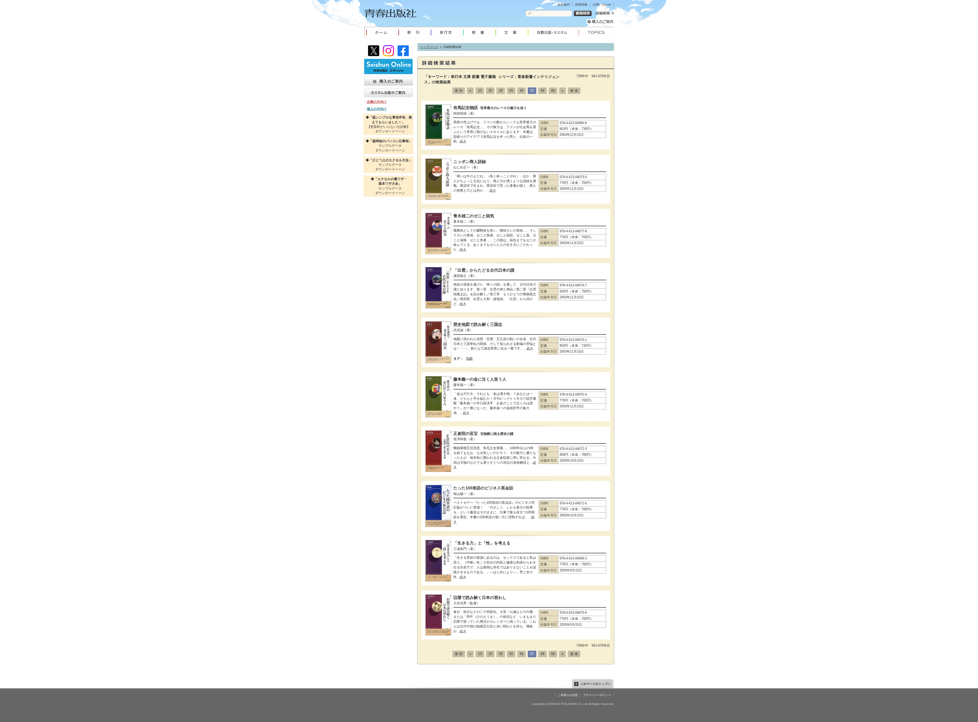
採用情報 (581, 4)
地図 (469, 358)
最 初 (459, 90)
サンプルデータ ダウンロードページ (388, 145)
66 (521, 90)
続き (463, 141)
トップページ (429, 47)
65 (511, 90)
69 (553, 90)
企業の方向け (377, 102)
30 (500, 90)
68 (542, 90)
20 (490, 90)
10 (480, 90)
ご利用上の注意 (568, 695)
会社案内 (564, 4)
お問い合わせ (602, 4)
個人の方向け (377, 109)
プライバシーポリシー (597, 695)
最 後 (574, 90)
